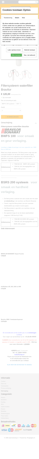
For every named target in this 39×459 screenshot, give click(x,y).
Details (17, 17)
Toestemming (8, 17)
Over (23, 17)
